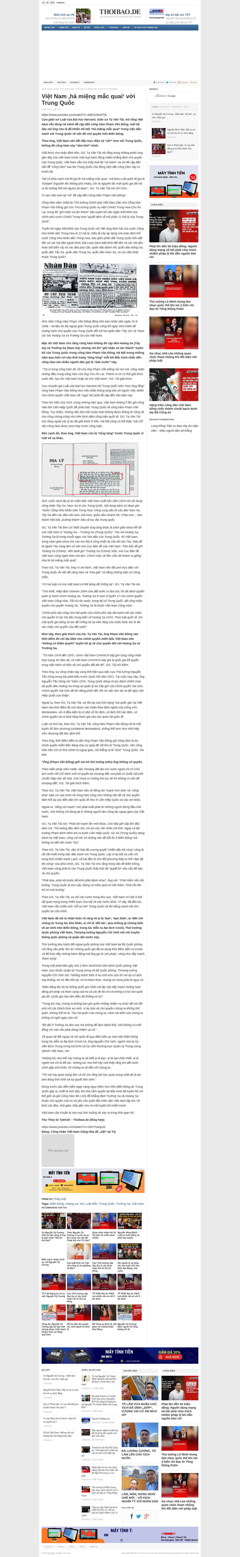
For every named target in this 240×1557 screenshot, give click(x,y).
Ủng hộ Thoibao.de (73, 3)
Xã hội (87, 27)
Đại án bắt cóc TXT (178, 14)
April (56, 89)
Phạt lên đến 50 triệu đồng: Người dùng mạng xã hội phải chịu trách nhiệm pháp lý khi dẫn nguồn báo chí (173, 252)
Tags (186, 107)
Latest (155, 107)
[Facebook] (133, 1518)
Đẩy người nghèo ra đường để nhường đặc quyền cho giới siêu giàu (105, 1433)
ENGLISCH (48, 82)
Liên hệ (125, 27)
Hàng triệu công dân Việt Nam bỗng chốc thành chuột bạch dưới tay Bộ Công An (173, 408)
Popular (165, 107)
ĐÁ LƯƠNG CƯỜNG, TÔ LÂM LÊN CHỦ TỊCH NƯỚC (139, 1454)
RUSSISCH (74, 82)
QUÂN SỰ (93, 1547)
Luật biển (91, 1203)
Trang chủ (49, 27)
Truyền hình (130, 1371)
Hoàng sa (71, 1203)
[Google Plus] (148, 1518)
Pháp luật (99, 27)
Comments (176, 107)
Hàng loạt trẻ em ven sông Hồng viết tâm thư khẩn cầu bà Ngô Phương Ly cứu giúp (100, 1471)
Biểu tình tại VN (64, 14)
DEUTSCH (61, 82)
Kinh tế (76, 27)
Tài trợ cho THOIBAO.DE (146, 27)
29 (62, 89)
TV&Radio (113, 27)
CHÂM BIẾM (157, 205)
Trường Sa (123, 1203)
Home (44, 89)
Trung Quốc (106, 1203)
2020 (50, 89)
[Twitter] (140, 1518)
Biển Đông (57, 1203)
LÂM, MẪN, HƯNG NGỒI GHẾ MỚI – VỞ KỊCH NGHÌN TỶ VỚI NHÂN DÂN (140, 1497)
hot (82, 1203)
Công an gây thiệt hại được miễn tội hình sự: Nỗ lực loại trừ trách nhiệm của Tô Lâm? (100, 1511)
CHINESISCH (89, 82)
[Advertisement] (120, 55)
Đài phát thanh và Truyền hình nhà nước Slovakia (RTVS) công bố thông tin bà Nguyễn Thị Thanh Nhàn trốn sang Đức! (99, 1401)
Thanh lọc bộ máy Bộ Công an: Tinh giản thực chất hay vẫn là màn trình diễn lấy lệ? (100, 1451)
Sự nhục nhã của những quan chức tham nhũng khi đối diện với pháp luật (173, 357)
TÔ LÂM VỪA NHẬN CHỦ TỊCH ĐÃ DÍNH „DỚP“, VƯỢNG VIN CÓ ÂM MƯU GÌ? (139, 1409)
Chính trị (63, 27)
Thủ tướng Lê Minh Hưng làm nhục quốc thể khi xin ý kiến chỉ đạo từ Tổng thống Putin (171, 305)
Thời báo (51, 1553)
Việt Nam (138, 1203)
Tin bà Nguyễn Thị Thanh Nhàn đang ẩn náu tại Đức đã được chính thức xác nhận (99, 1380)
